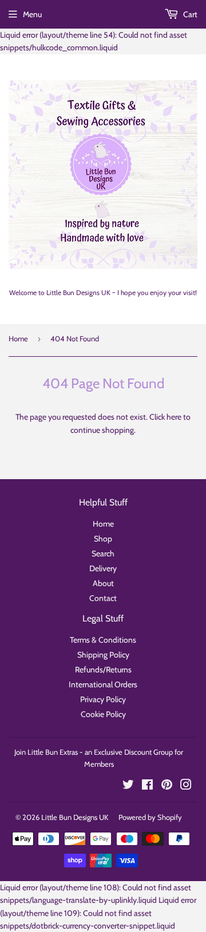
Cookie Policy (103, 714)
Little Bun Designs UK (74, 817)
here (174, 417)
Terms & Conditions (103, 640)
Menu (32, 14)
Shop (103, 538)
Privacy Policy (103, 699)
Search (103, 553)
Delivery (103, 568)
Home (18, 338)
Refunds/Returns (103, 669)
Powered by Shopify (150, 817)
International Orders (103, 684)
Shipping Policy (103, 655)
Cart (189, 14)
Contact (103, 598)
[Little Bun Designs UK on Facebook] (147, 786)
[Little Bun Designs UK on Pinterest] (167, 786)
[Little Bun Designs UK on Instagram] (186, 786)
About (103, 583)
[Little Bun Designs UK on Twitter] (128, 786)
